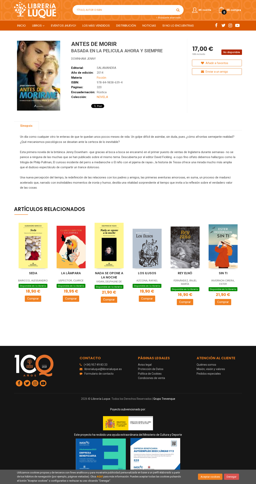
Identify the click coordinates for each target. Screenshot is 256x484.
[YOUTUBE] (237, 25)
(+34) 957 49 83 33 (95, 364)
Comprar (33, 298)
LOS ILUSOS (147, 273)
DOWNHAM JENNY (83, 58)
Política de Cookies (150, 373)
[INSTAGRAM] (230, 25)
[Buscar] (178, 10)
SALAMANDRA (106, 68)
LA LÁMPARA (71, 273)
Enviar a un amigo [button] (216, 71)
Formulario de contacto (99, 373)
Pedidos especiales (209, 373)
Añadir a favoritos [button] (216, 63)
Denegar (231, 476)
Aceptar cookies (210, 476)
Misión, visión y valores (211, 369)
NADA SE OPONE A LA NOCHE (109, 275)
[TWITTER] (223, 25)
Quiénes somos (206, 364)
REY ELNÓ (185, 273)
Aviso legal (145, 364)
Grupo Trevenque (164, 398)
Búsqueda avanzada (169, 17)
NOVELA (102, 97)
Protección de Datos (150, 369)
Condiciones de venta (151, 378)
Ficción (101, 77)
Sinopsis (26, 126)
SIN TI (223, 273)
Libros (37, 25)
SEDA (33, 273)
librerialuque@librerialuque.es (103, 369)
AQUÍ (100, 476)
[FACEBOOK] (216, 25)
